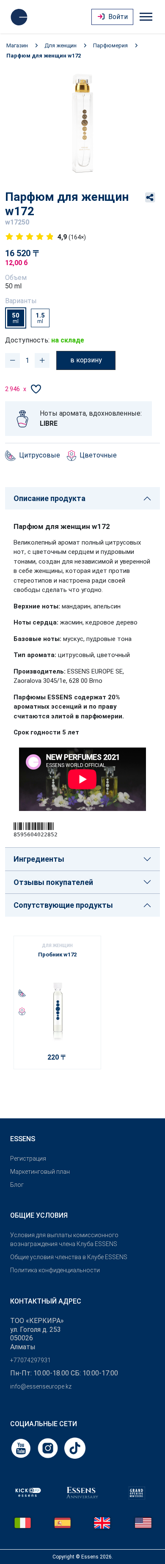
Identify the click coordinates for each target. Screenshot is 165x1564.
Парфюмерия (110, 45)
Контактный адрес (45, 1301)
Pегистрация (28, 1158)
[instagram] (48, 1447)
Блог (17, 1184)
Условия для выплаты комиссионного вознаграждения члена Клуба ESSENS (64, 1239)
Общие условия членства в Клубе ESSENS (68, 1257)
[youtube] (21, 1447)
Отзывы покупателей (53, 882)
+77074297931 (30, 1360)
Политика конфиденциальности (55, 1270)
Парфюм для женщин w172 (43, 55)
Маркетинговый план (40, 1171)
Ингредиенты (39, 859)
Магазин (17, 45)
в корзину (86, 360)
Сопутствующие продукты (63, 905)
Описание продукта (49, 498)
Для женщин (60, 45)
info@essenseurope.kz (41, 1386)
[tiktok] (74, 1447)
